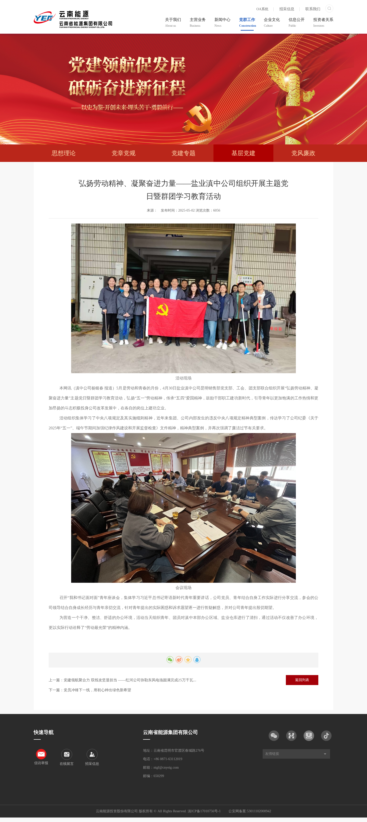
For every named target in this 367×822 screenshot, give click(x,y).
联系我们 (312, 9)
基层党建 (243, 153)
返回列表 (302, 680)
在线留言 (67, 763)
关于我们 (173, 22)
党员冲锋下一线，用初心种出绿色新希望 (97, 690)
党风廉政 (303, 153)
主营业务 (198, 22)
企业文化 (272, 22)
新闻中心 (222, 22)
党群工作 (247, 22)
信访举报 (41, 763)
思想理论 (64, 153)
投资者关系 (323, 22)
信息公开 (297, 22)
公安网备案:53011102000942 (249, 811)
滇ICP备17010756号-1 (204, 811)
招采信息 (286, 9)
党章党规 (124, 153)
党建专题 (183, 153)
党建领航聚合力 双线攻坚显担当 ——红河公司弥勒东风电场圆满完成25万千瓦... (130, 680)
